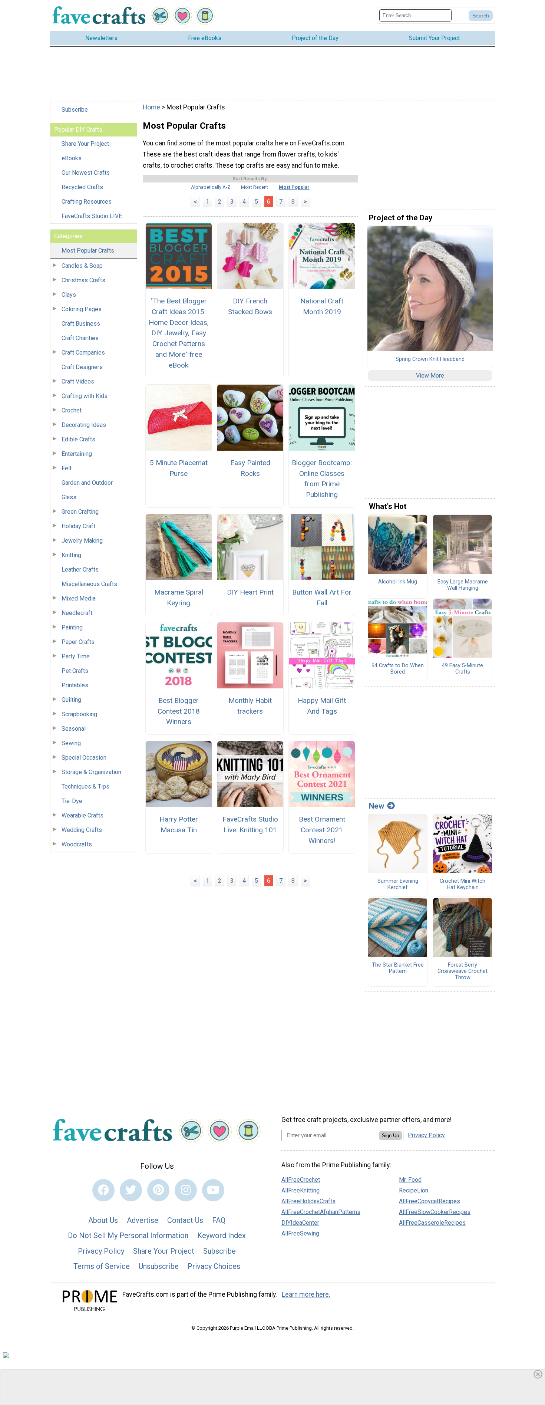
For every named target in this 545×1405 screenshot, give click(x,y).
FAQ (218, 1220)
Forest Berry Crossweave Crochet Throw (462, 971)
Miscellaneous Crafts (89, 584)
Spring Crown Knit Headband (430, 359)
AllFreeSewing (300, 1233)
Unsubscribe (159, 1266)
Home (151, 107)
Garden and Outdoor (87, 482)
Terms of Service (101, 1266)
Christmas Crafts (83, 280)
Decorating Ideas (84, 424)
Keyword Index (221, 1235)
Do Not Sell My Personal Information (128, 1235)
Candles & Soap (82, 265)
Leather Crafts (80, 569)
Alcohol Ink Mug (397, 582)
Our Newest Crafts (86, 172)
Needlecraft (77, 612)
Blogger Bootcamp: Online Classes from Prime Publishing (322, 478)
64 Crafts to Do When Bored (397, 669)
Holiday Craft (78, 526)
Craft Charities (80, 338)
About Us (103, 1220)
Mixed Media (79, 598)
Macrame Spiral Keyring (178, 597)
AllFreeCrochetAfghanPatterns (320, 1211)
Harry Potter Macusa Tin (178, 824)
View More (430, 375)
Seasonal (74, 728)
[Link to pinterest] (158, 1190)
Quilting (71, 699)
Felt (67, 468)
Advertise (142, 1220)
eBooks (72, 158)
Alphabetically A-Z (210, 187)
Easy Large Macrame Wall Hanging (462, 585)
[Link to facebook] (103, 1190)
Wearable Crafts (82, 815)
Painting (72, 627)
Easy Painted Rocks (250, 468)
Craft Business (81, 323)
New (376, 806)
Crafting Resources (87, 201)
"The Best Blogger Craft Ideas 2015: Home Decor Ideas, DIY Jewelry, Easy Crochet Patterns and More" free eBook (178, 333)
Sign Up (390, 1135)
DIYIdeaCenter (300, 1222)
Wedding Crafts (82, 829)
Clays (69, 294)
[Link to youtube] (213, 1190)
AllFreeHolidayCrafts (308, 1201)
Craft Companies (83, 352)
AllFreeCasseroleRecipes (432, 1222)
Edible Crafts (78, 439)
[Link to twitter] (131, 1190)
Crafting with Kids (85, 395)
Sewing (71, 743)
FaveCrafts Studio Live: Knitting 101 (250, 824)
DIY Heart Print (250, 592)
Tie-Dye (72, 800)
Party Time (76, 656)
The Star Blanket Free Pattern (398, 968)
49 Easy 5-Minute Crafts (462, 669)
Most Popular (294, 187)
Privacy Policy (101, 1251)
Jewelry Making (82, 540)
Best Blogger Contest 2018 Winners (179, 711)
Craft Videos (78, 381)
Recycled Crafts (82, 187)
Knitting (71, 555)
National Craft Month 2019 (321, 306)
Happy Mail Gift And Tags (322, 705)
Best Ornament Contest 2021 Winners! (322, 830)
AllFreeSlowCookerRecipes (434, 1211)
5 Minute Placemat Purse (179, 468)
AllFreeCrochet (300, 1179)
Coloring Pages (82, 309)
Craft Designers (82, 367)
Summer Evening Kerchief (397, 884)
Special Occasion (84, 757)
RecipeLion (413, 1190)
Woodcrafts (77, 844)
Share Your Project (85, 143)
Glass (69, 497)
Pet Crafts (75, 670)
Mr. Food (410, 1179)
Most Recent (254, 187)
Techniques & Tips (85, 786)
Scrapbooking (79, 714)
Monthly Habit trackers (250, 705)
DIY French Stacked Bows (250, 306)
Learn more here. (306, 1294)
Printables (75, 685)
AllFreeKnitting (300, 1190)
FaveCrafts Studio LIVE (92, 216)
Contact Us (185, 1220)
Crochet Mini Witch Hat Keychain (462, 884)
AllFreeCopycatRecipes (429, 1201)
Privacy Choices (214, 1266)
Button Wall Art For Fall (321, 597)
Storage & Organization (91, 772)
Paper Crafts (78, 641)
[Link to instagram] (186, 1190)
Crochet (72, 410)
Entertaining (77, 453)
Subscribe (75, 109)
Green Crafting (80, 511)
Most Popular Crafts (88, 250)
